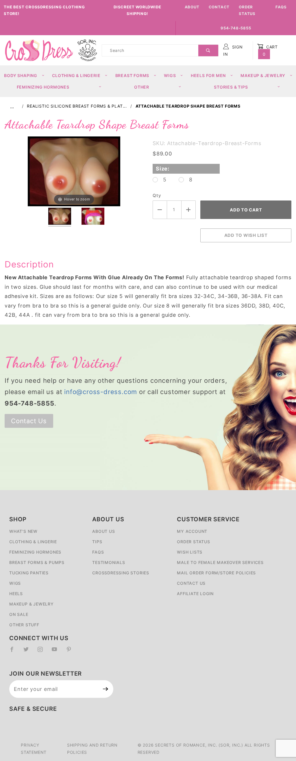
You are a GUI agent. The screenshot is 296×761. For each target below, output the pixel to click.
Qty (157, 195)
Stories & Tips (231, 87)
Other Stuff (24, 624)
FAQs (281, 7)
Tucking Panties (29, 572)
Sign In (233, 50)
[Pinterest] (71, 652)
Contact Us (29, 421)
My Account (192, 531)
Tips (97, 541)
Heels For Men (208, 75)
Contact (219, 7)
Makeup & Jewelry (262, 75)
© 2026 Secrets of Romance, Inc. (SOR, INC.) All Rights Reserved (204, 749)
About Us (103, 531)
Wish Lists (189, 552)
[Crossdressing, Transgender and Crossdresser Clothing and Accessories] (39, 50)
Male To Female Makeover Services (220, 562)
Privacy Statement (34, 749)
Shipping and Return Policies (92, 749)
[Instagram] (42, 652)
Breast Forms (132, 75)
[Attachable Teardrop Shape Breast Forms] (74, 171)
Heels (16, 593)
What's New (23, 531)
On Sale (18, 614)
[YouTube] (57, 652)
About (192, 7)
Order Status (247, 10)
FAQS (98, 552)
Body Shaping (20, 75)
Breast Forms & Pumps (36, 562)
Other (141, 87)
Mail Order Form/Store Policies (216, 572)
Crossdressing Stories (120, 572)
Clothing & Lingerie (76, 75)
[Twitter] (28, 652)
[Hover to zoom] (74, 171)
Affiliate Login (195, 593)
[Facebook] (14, 652)
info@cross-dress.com (100, 392)
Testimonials (108, 562)
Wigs (170, 75)
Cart (270, 50)
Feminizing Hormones (43, 87)
